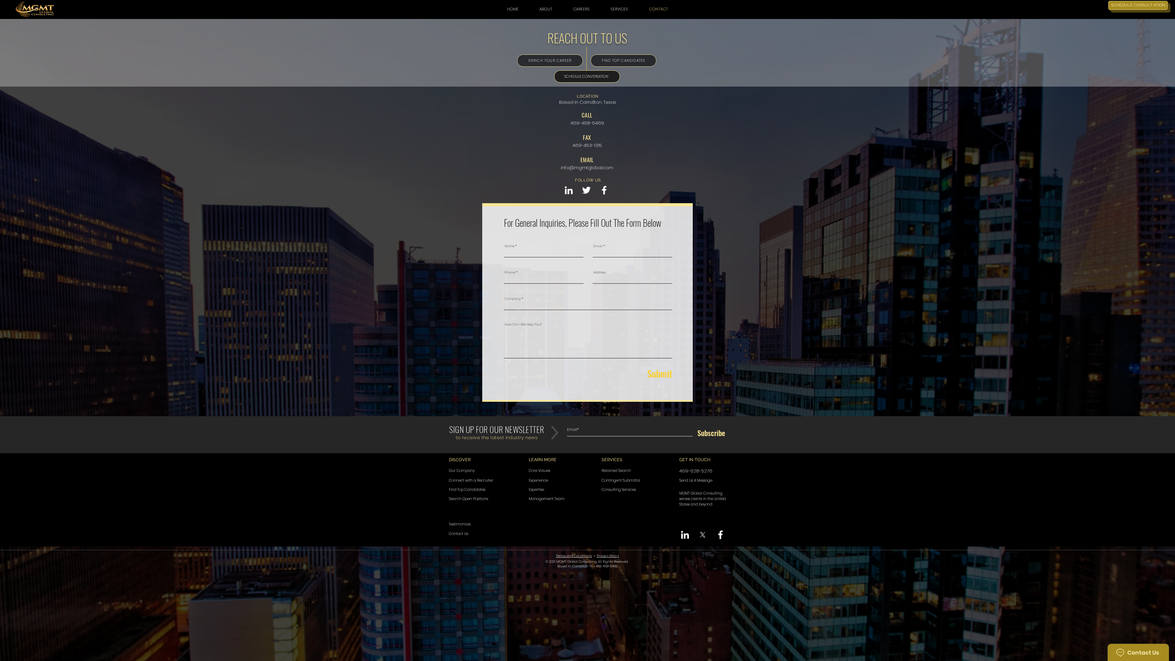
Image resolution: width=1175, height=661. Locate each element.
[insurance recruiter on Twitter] (586, 190)
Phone (510, 272)
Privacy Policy (608, 555)
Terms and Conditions (574, 555)
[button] (546, 9)
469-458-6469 (587, 123)
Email (597, 246)
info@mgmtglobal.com (587, 167)
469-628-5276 (695, 471)
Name (509, 246)
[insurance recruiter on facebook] (604, 190)
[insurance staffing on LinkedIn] (568, 190)
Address (599, 272)
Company (513, 299)
